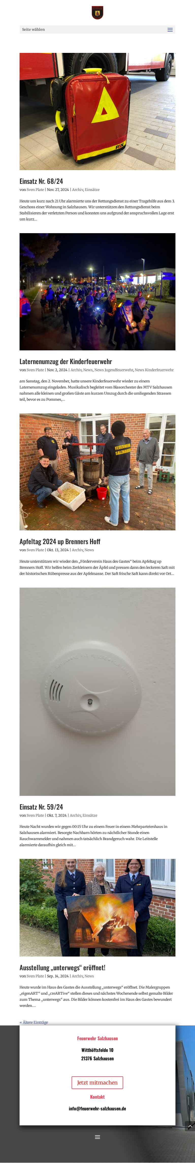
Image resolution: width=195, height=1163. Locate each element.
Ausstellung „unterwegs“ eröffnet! (62, 967)
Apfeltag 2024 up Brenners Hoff (60, 541)
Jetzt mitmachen (97, 1082)
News (88, 370)
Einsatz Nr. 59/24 (41, 807)
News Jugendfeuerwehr (113, 370)
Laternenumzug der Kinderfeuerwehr (66, 361)
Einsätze (92, 189)
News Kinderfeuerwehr (154, 370)
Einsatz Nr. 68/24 (41, 181)
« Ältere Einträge (34, 1022)
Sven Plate (35, 189)
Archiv (77, 189)
